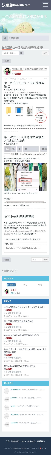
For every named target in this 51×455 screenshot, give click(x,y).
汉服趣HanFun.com (16, 5)
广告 (8, 441)
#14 (45, 78)
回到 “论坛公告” (10, 271)
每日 (25, 285)
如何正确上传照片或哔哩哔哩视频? (22, 47)
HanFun (24, 448)
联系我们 (41, 441)
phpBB (15, 448)
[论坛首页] (5, 38)
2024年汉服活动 (14, 357)
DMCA (23, 441)
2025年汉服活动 (14, 313)
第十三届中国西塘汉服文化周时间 (18, 321)
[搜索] (21, 53)
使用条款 (31, 441)
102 (18, 293)
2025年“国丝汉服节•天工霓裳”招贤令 (19, 366)
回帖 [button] (7, 61)
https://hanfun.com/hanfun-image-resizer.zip (22, 92)
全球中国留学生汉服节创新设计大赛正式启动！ (24, 307)
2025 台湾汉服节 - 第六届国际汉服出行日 (21, 335)
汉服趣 (18, 73)
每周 (40, 285)
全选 (11, 244)
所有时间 (11, 285)
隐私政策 (15, 441)
